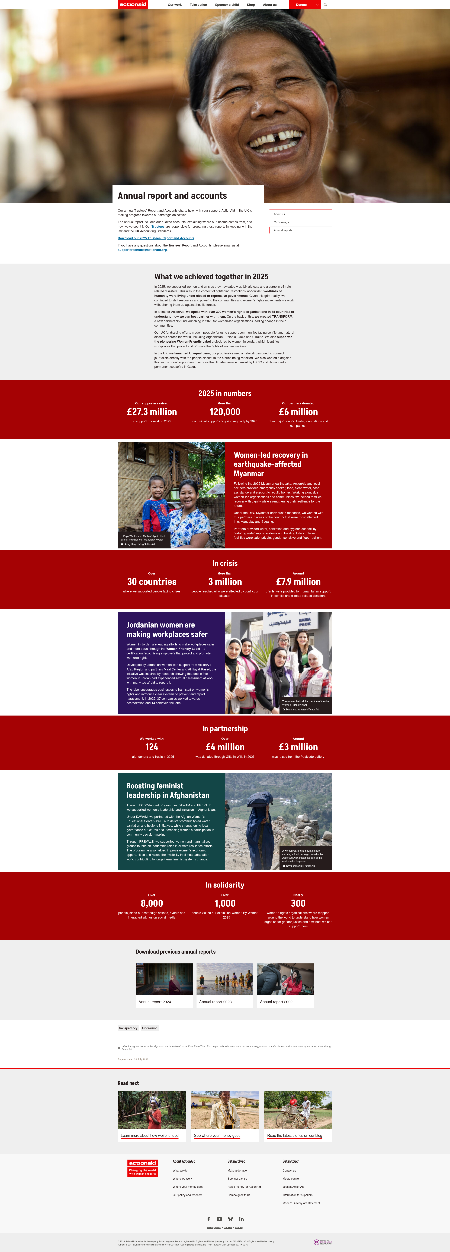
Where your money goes (188, 1187)
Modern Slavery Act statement (301, 1203)
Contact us (289, 1170)
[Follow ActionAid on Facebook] (209, 1218)
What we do (180, 1170)
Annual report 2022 (285, 985)
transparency (128, 1028)
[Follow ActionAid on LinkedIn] (241, 1218)
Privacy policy (214, 1227)
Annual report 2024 (164, 985)
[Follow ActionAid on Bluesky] (230, 1218)
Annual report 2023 (225, 985)
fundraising (150, 1028)
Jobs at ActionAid (293, 1187)
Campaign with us (239, 1195)
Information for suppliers (298, 1195)
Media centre (291, 1178)
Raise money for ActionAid (244, 1187)
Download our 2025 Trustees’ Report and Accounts (156, 238)
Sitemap (239, 1227)
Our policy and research (187, 1195)
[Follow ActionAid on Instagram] (220, 1218)
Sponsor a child (237, 1178)
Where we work (182, 1178)
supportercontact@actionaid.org (142, 249)
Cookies (228, 1227)
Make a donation (238, 1170)
